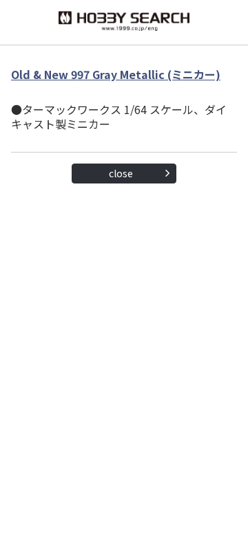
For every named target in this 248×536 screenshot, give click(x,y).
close (121, 173)
